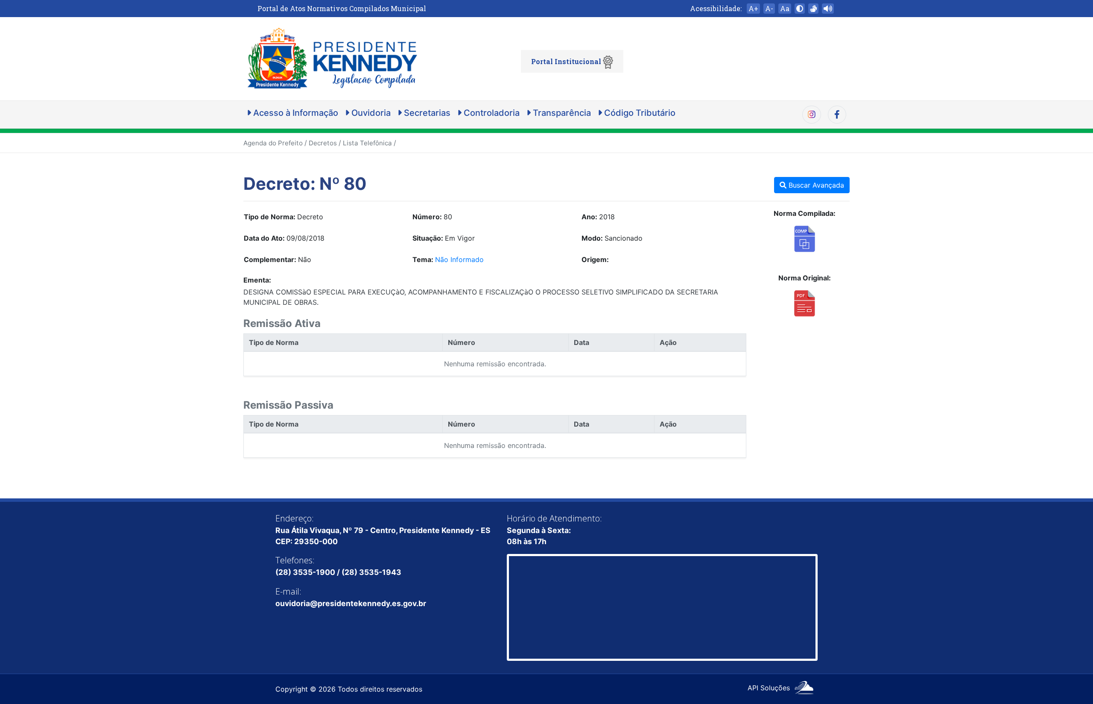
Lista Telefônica (367, 143)
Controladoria (491, 113)
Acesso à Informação (294, 113)
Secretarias (426, 113)
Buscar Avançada (815, 185)
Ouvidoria (370, 113)
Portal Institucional (567, 61)
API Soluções (770, 687)
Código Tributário (638, 113)
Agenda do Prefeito (273, 143)
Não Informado (459, 259)
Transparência (561, 113)
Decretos (323, 143)
